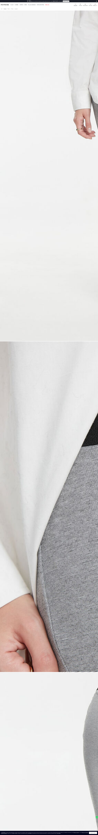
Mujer (12, 4)
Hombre (16, 4)
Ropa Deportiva (40, 4)
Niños (25, 4)
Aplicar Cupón (66, 1)
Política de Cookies (76, 832)
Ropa (12, 8)
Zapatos (21, 4)
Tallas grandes (32, 4)
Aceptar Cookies (93, 832)
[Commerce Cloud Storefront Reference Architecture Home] (5, 4)
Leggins (16, 8)
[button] (80, 5)
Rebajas (47, 4)
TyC (62, 1)
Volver (5, 9)
